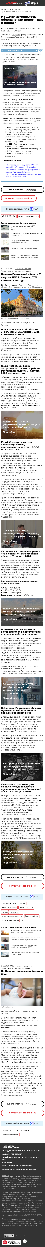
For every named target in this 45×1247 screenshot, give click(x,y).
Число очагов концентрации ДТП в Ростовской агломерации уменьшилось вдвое (25, 228)
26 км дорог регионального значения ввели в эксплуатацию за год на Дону (24, 256)
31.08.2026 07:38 (7, 966)
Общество (16, 35)
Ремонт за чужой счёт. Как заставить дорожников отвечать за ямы (24, 249)
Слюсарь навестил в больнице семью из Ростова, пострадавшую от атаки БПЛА (22, 533)
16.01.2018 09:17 (7, 9)
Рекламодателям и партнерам (17, 1166)
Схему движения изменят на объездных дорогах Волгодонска (25, 241)
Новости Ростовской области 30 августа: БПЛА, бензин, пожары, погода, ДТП (21, 611)
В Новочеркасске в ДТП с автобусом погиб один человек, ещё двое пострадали (19, 689)
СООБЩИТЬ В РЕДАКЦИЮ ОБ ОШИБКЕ (19, 1169)
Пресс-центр (33, 1151)
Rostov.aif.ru (25, 319)
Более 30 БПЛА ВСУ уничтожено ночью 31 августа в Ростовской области (21, 424)
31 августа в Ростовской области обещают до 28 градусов (18, 854)
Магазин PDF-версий (12, 1154)
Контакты (7, 1163)
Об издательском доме (13, 1151)
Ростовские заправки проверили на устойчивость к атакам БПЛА (24, 946)
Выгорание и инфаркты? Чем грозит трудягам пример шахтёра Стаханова (21, 766)
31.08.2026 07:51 (7, 269)
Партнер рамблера (21, 1236)
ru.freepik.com (7, 1007)
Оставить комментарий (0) (18, 198)
